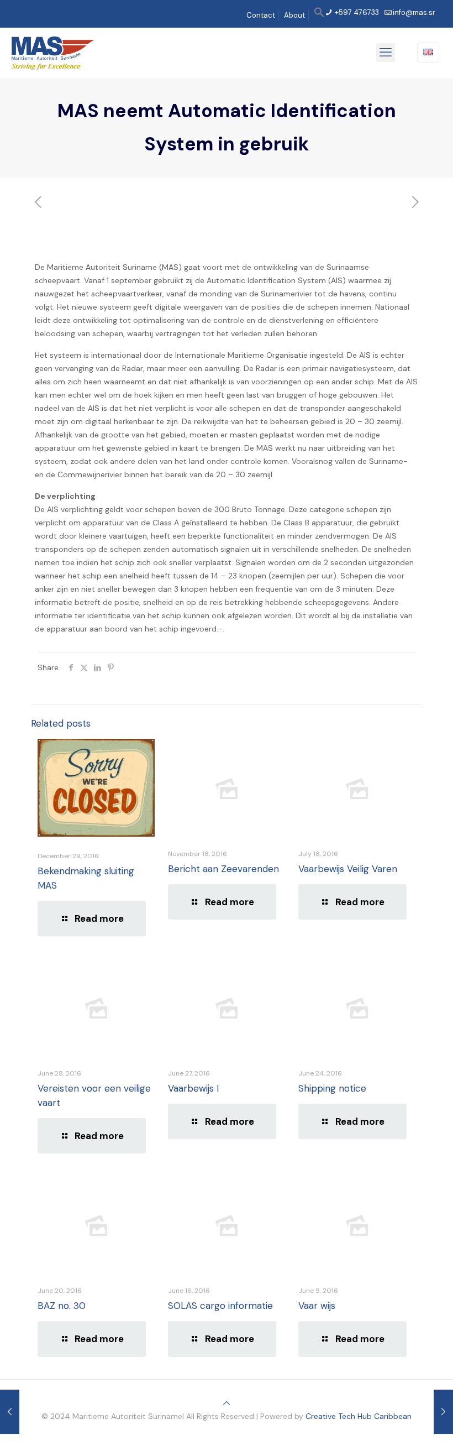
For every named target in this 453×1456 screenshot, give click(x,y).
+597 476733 (356, 12)
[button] (319, 15)
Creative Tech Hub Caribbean (358, 1416)
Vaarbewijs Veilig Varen (347, 869)
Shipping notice (332, 1088)
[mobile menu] (385, 52)
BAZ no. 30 (62, 1306)
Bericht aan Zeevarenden (223, 869)
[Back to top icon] (226, 1403)
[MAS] (52, 52)
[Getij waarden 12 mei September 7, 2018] (9, 1412)
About (294, 15)
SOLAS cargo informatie (220, 1306)
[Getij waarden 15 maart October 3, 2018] (443, 1412)
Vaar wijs (316, 1306)
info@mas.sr (414, 12)
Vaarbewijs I (193, 1088)
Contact (260, 15)
